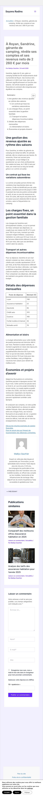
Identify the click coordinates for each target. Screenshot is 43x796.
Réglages (27, 792)
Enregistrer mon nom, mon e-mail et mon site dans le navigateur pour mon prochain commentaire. (21, 672)
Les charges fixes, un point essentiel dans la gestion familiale (19, 111)
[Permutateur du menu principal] (35, 11)
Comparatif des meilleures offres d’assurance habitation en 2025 (21, 534)
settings (30, 788)
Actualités (9, 21)
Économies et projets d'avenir (20, 129)
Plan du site (21, 774)
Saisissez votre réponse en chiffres (21, 680)
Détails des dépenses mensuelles (17, 123)
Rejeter (17, 792)
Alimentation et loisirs (20, 127)
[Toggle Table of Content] (32, 95)
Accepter (7, 792)
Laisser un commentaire (16, 540)
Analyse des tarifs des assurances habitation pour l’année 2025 (21, 569)
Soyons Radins (14, 11)
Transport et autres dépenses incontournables (22, 118)
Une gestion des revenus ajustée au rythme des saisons (21, 100)
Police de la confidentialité (21, 777)
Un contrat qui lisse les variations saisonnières (21, 105)
